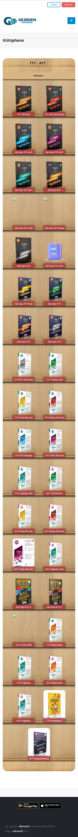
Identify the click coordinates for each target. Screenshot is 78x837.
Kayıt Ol (68, 4)
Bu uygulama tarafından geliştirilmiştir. (30, 826)
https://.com (16, 831)
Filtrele (38, 75)
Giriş (54, 4)
